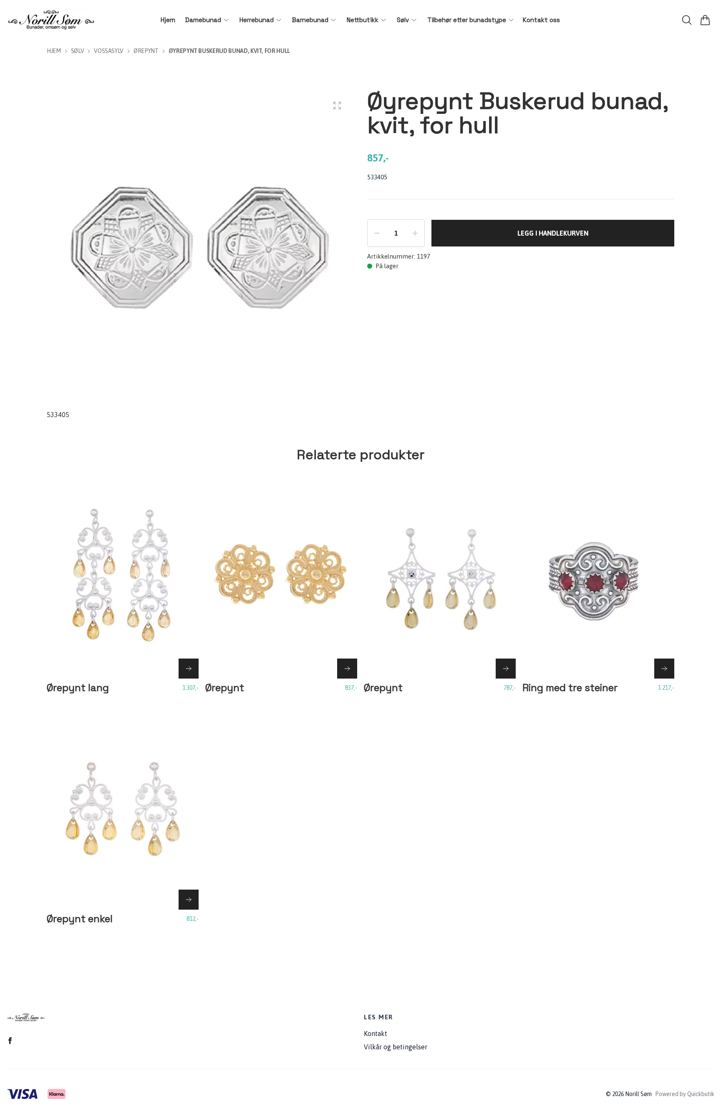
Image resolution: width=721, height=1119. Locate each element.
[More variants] (189, 669)
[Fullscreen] (337, 106)
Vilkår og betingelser (395, 1047)
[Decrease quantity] (377, 233)
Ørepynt (146, 51)
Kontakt (375, 1033)
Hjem (54, 51)
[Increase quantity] (415, 233)
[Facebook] (10, 1040)
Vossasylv (109, 51)
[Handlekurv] (705, 20)
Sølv (77, 51)
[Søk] (687, 20)
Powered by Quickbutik (684, 1094)
